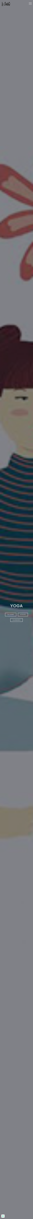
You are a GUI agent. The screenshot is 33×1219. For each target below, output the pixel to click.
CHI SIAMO (11, 614)
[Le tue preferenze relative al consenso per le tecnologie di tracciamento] (3, 1216)
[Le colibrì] (6, 3)
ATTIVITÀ (24, 614)
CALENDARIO (17, 620)
